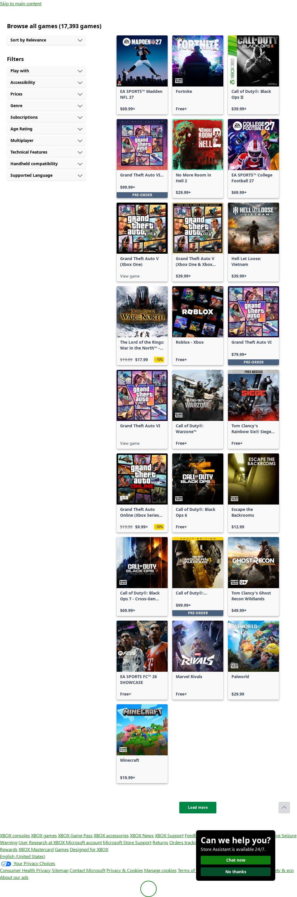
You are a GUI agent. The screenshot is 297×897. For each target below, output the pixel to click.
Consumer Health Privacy (25, 870)
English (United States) (22, 856)
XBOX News (142, 835)
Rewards (8, 849)
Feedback (194, 835)
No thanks (235, 871)
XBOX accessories (111, 835)
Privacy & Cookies (124, 870)
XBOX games (44, 835)
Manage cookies (160, 870)
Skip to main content (20, 3)
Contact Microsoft (87, 870)
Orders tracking (185, 842)
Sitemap (60, 870)
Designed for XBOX (89, 849)
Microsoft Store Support (127, 842)
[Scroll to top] (284, 807)
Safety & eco (281, 870)
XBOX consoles (15, 835)
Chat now (235, 860)
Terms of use (190, 870)
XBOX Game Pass (75, 835)
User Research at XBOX (42, 842)
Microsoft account (84, 842)
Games (62, 849)
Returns (160, 842)
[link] (142, 74)
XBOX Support (169, 835)
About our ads (14, 877)
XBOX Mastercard (36, 849)
